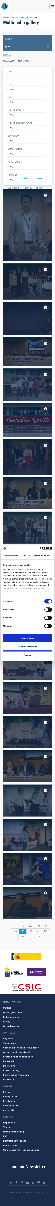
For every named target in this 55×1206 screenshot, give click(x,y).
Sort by (28, 188)
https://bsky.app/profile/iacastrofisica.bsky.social (39, 1182)
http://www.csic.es (26, 987)
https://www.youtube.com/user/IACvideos (33, 1182)
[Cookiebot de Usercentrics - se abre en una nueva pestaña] (40, 548)
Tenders (7, 1127)
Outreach (12, 17)
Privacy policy (10, 1096)
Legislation (8, 1038)
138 (31, 931)
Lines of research (16, 110)
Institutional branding (13, 1131)
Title (9, 71)
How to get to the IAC (13, 1012)
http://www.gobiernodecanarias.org (13, 972)
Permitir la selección (27, 647)
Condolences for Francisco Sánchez (21, 1150)
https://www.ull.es (37, 972)
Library (6, 1021)
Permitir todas (27, 638)
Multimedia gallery (24, 17)
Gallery (8, 39)
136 (15, 931)
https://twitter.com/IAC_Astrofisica (10, 1182)
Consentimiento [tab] (10, 556)
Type (9, 84)
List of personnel (11, 1017)
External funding (11, 1070)
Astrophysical (14, 149)
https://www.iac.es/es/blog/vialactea (44, 1182)
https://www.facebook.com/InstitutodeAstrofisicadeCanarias (16, 1182)
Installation (13, 162)
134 (39, 926)
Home (5, 17)
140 (46, 931)
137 (23, 932)
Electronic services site (14, 1141)
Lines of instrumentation (20, 123)
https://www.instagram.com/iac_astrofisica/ (22, 1182)
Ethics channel (10, 1145)
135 (46, 926)
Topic (10, 97)
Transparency (10, 1043)
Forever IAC (9, 1061)
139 (38, 931)
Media (7, 47)
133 (31, 926)
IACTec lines (13, 136)
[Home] (4, 6)
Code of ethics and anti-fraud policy (21, 1048)
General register (11, 1026)
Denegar (28, 655)
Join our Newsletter (27, 1166)
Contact (7, 1008)
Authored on (13, 188)
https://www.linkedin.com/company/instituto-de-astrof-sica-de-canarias (27, 1182)
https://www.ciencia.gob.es (26, 957)
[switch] (48, 609)
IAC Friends (8, 1079)
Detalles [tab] (26, 556)
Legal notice (9, 1101)
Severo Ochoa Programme (16, 1075)
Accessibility (9, 1110)
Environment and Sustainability (18, 1056)
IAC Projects (9, 1066)
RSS (5, 1136)
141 (23, 936)
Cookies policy (10, 1105)
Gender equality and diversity (17, 1052)
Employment (9, 1122)
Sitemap (7, 1092)
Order (39, 188)
